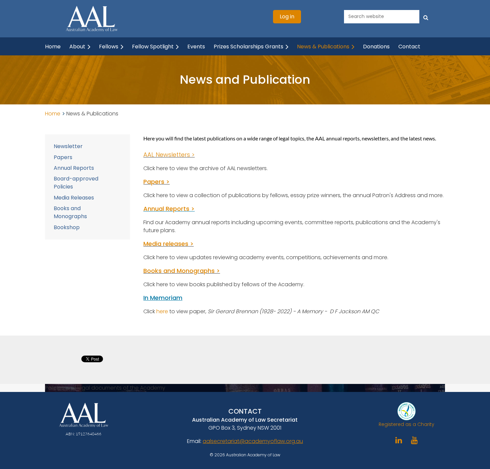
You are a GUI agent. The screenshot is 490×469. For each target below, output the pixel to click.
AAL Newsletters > (169, 154)
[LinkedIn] (399, 440)
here (162, 311)
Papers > (156, 181)
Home (52, 113)
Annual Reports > (169, 208)
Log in (287, 16)
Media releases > (168, 244)
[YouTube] (414, 440)
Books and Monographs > (181, 271)
